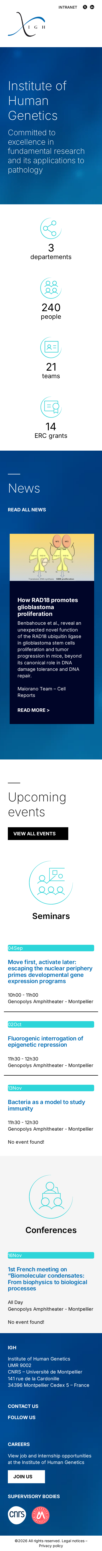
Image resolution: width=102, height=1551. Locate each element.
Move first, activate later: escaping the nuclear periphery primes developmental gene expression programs (50, 971)
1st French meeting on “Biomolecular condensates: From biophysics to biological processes (47, 1279)
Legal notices (73, 1540)
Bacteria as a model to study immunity (46, 1105)
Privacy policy (51, 1545)
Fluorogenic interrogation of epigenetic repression (45, 1041)
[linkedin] (20, 1428)
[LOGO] (26, 14)
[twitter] (10, 1428)
